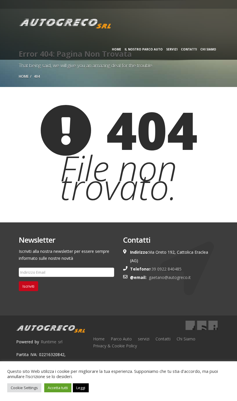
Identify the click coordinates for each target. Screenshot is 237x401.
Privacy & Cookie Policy (115, 346)
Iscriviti (28, 286)
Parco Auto (121, 339)
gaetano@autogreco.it (170, 277)
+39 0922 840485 (165, 269)
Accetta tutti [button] (58, 387)
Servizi (171, 49)
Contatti (189, 49)
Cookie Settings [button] (24, 387)
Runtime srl (51, 341)
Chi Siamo (208, 49)
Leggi (80, 387)
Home (116, 49)
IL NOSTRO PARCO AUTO (144, 49)
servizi (143, 339)
